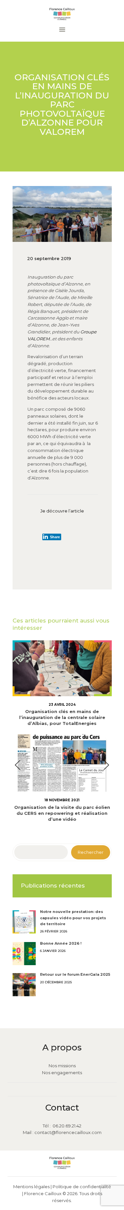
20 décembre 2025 (56, 982)
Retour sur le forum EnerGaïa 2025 (75, 974)
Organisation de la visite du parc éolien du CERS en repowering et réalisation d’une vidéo (62, 813)
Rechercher (90, 852)
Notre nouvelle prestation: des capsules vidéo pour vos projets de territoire (73, 917)
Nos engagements (62, 1072)
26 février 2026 (53, 931)
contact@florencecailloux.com (68, 1132)
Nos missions (62, 1065)
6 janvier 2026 (52, 951)
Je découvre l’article (62, 510)
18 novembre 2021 (62, 800)
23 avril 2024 (62, 704)
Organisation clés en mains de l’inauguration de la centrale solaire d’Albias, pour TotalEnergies (62, 717)
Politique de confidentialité (82, 1186)
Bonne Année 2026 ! (60, 943)
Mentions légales (31, 1186)
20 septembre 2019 (49, 258)
